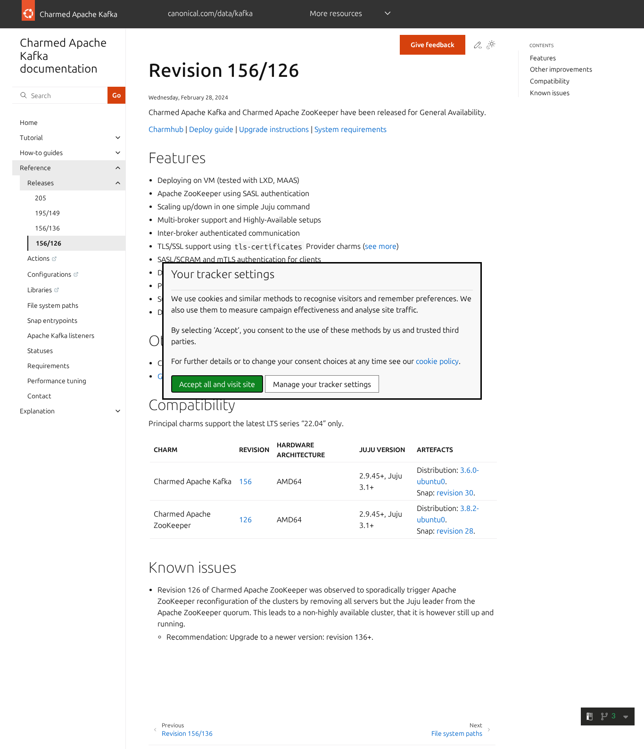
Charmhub (166, 129)
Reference (35, 168)
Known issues (550, 93)
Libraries (39, 290)
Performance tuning (56, 381)
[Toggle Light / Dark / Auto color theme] (490, 45)
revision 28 (455, 531)
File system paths (52, 305)
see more (380, 246)
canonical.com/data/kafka (210, 13)
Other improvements (561, 69)
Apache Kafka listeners (60, 335)
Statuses (40, 350)
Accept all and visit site (217, 384)
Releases (40, 183)
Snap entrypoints (52, 320)
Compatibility (550, 81)
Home (29, 122)
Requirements (48, 366)
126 (245, 519)
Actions (38, 258)
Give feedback (432, 45)
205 (40, 198)
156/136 (47, 228)
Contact (39, 396)
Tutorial (31, 137)
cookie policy (437, 361)
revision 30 (455, 492)
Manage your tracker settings (322, 384)
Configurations (49, 274)
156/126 (48, 243)
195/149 (47, 213)
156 (245, 481)
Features (543, 58)
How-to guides (41, 152)
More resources (336, 13)
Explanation (37, 411)
